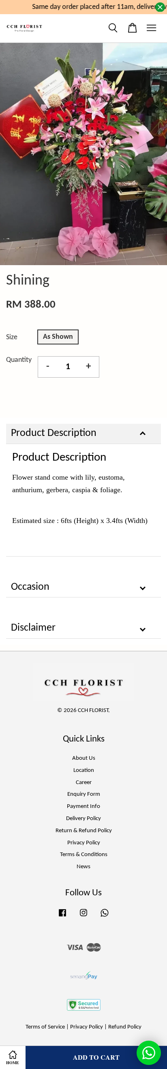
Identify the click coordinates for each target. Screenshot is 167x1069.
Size (11, 337)
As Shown (58, 337)
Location (83, 770)
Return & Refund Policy (84, 831)
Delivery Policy (83, 819)
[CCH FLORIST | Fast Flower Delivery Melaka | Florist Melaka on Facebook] (62, 917)
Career (84, 783)
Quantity (19, 360)
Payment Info (83, 806)
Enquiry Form (83, 794)
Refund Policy (124, 1027)
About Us (83, 758)
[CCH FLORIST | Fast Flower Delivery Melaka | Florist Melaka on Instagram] (83, 917)
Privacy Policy (83, 843)
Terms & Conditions (83, 855)
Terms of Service (45, 1027)
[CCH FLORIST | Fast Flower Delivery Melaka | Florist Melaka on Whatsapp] (104, 917)
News (83, 867)
